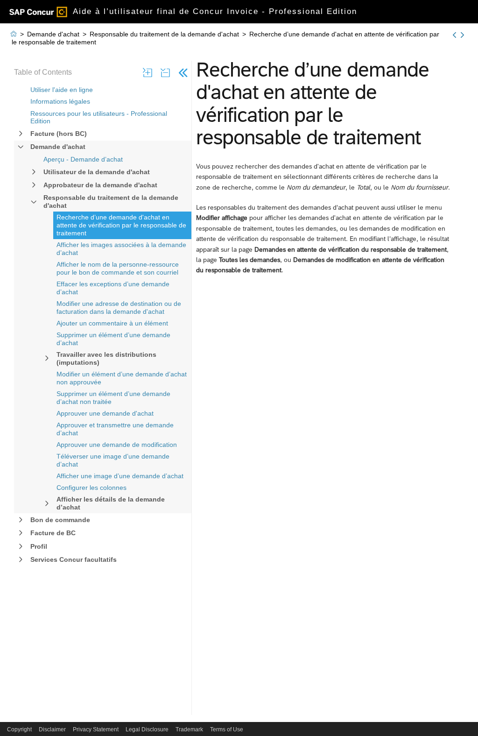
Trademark (189, 729)
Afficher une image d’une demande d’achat (119, 476)
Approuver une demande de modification (116, 444)
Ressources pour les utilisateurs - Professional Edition (98, 117)
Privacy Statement (96, 729)
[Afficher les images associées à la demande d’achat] (462, 35)
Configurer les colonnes (91, 487)
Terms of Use (226, 729)
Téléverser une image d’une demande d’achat (112, 460)
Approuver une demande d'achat (105, 413)
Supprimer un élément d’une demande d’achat (113, 339)
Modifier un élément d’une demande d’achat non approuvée (121, 378)
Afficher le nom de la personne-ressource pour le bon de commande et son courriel (117, 268)
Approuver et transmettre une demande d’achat (115, 429)
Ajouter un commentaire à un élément (112, 323)
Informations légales (60, 101)
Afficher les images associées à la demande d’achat (121, 248)
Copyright (19, 729)
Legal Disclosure (147, 729)
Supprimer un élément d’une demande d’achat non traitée (113, 397)
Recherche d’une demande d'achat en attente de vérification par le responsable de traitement (121, 225)
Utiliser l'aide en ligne (61, 89)
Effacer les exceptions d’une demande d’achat (112, 288)
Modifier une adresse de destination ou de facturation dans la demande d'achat (118, 307)
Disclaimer (52, 729)
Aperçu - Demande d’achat (83, 159)
